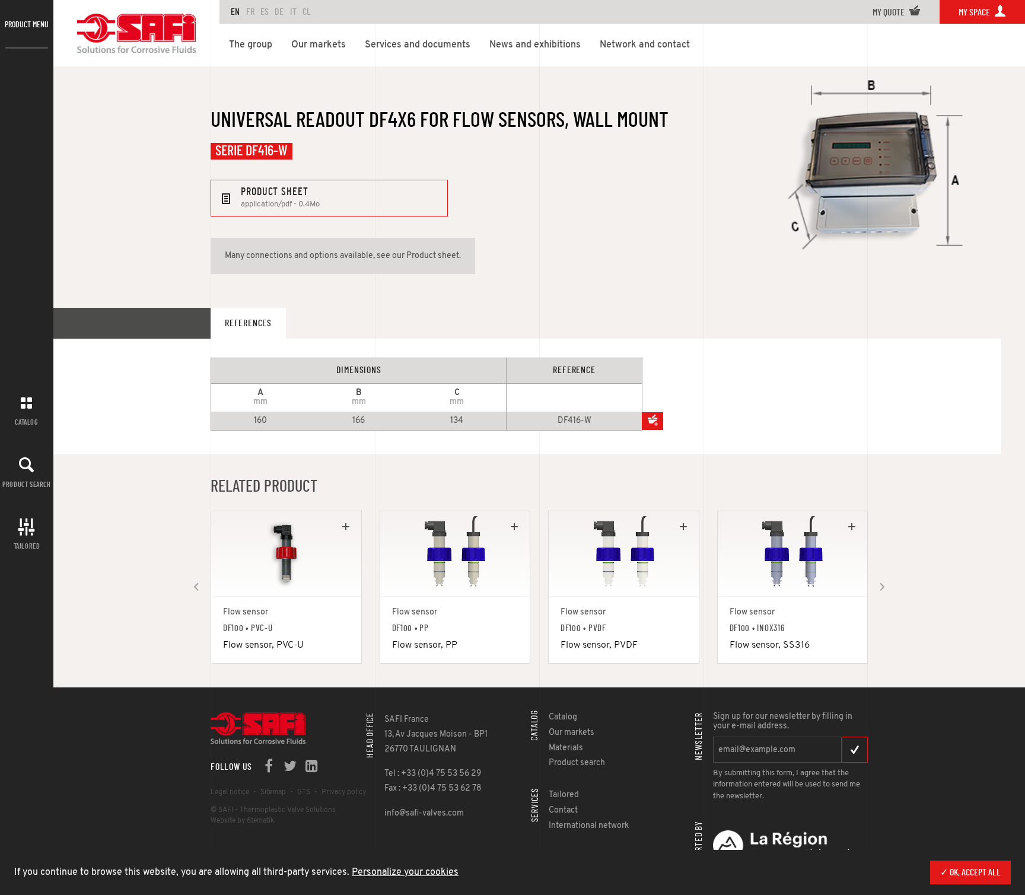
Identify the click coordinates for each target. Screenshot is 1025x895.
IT (293, 12)
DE (279, 12)
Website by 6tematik (242, 820)
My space (975, 12)
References (248, 323)
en (235, 12)
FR (250, 12)
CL (307, 12)
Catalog (26, 422)
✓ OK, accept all (970, 872)
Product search (26, 484)
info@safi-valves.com (424, 813)
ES (264, 12)
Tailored (27, 546)
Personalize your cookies (405, 872)
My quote (889, 12)
